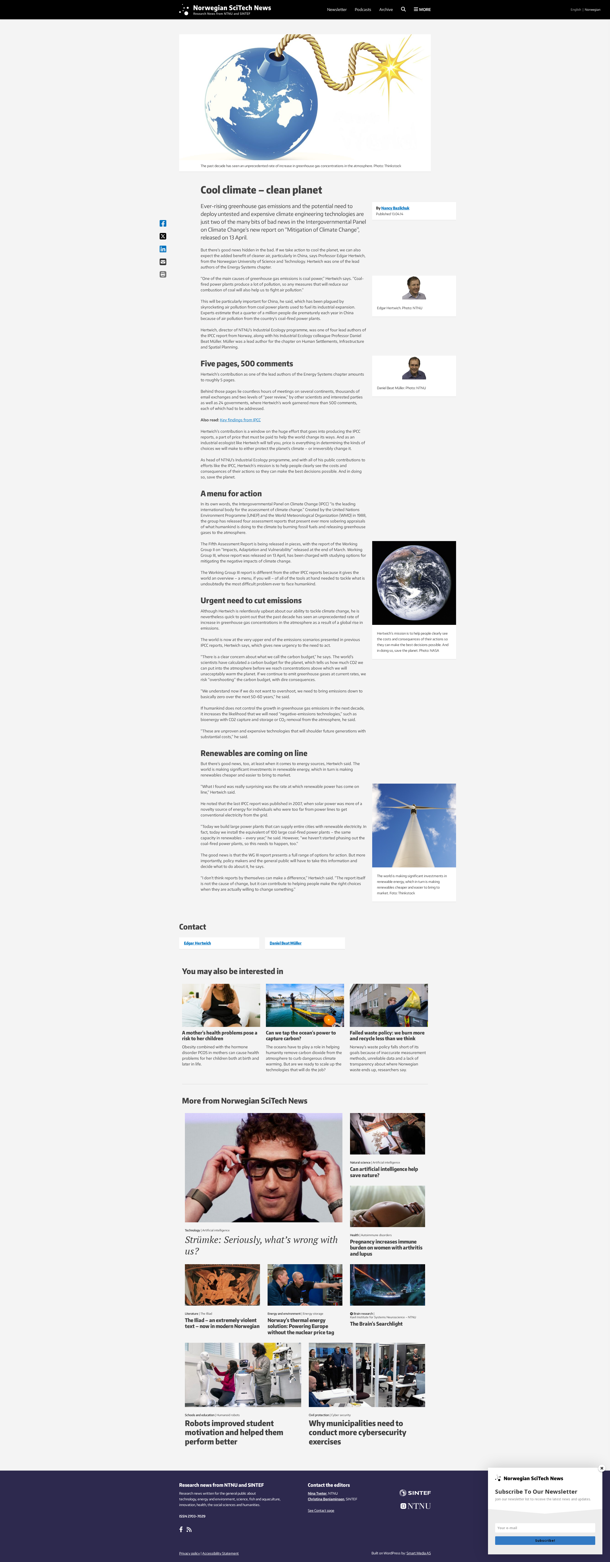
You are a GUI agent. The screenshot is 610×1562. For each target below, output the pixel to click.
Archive (386, 9)
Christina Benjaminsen (326, 1499)
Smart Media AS (419, 1553)
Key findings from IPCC (240, 420)
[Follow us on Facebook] (181, 1529)
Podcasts (363, 9)
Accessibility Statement (220, 1553)
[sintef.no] (412, 1493)
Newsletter (337, 9)
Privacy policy (189, 1553)
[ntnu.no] (412, 1506)
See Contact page (321, 1510)
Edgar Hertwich (197, 943)
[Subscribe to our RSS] (189, 1529)
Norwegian (592, 9)
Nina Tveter (317, 1493)
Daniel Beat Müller (286, 943)
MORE (424, 9)
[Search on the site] (403, 9)
